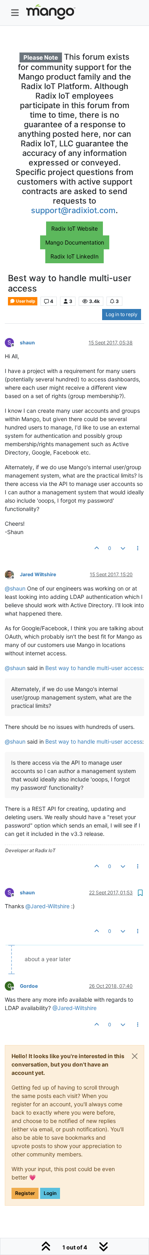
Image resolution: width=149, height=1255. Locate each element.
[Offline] (12, 574)
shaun (27, 343)
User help (25, 301)
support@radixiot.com (73, 210)
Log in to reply (121, 314)
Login (50, 1193)
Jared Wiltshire (38, 574)
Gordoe (29, 986)
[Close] (135, 1056)
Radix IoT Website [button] (74, 228)
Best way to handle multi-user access (93, 667)
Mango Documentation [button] (74, 242)
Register (25, 1193)
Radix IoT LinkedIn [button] (74, 256)
